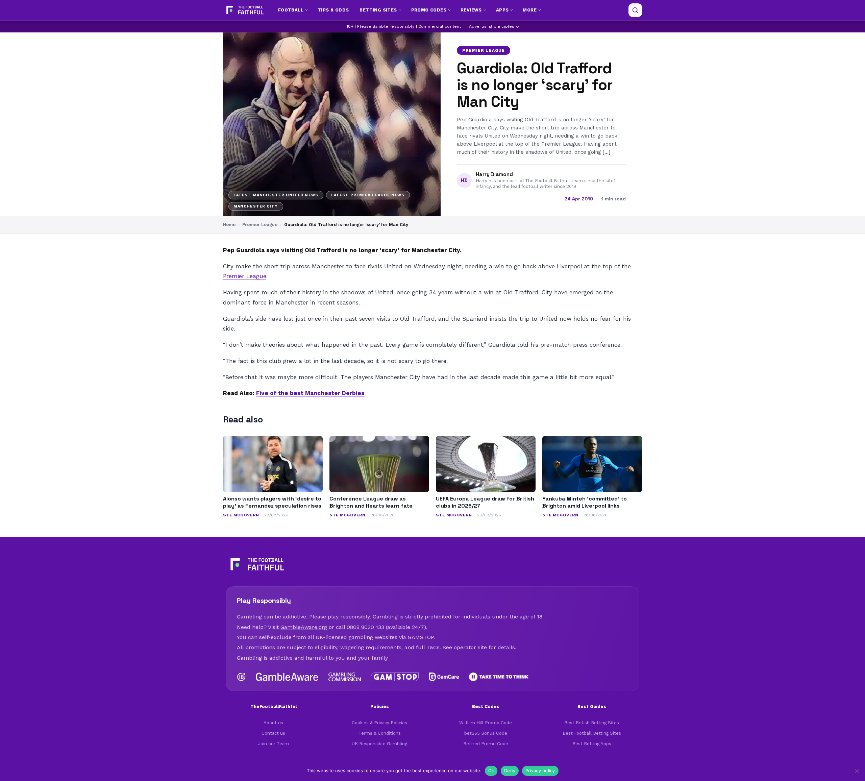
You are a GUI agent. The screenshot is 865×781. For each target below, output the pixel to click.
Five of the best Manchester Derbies (310, 393)
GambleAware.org (303, 627)
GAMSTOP (421, 637)
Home (229, 224)
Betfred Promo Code (485, 743)
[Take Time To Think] (499, 677)
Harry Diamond (494, 174)
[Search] (635, 10)
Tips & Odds (333, 10)
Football (290, 10)
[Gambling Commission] (344, 677)
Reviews (471, 10)
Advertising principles (491, 26)
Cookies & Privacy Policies (379, 722)
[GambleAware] (287, 677)
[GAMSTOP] (395, 677)
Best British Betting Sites (591, 722)
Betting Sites (378, 10)
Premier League (483, 50)
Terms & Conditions (380, 733)
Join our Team (273, 743)
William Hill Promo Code (485, 722)
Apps (502, 10)
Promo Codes (428, 10)
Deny (509, 770)
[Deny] (856, 770)
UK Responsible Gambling (379, 743)
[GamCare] (444, 677)
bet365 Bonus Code (485, 733)
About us (273, 722)
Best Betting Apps (591, 743)
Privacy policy (540, 770)
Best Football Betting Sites (592, 733)
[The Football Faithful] (244, 10)
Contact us (273, 733)
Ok (491, 770)
